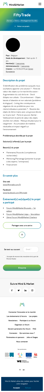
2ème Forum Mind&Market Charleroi (21, 217)
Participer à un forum (28, 320)
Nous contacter (22, 341)
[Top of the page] (22, 235)
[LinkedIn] (25, 290)
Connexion (13, 333)
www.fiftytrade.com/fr (12, 184)
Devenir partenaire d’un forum (19, 329)
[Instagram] (32, 290)
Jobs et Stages (32, 337)
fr (20, 370)
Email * (28, 249)
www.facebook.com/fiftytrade (15, 192)
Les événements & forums (17, 316)
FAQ (34, 329)
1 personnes (20, 63)
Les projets (33, 316)
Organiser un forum (22, 324)
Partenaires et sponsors (15, 337)
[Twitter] (19, 290)
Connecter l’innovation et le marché (22, 312)
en (24, 370)
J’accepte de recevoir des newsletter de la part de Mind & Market (22, 257)
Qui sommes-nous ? (27, 333)
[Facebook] (12, 290)
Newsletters (12, 320)
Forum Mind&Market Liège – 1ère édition (23, 214)
